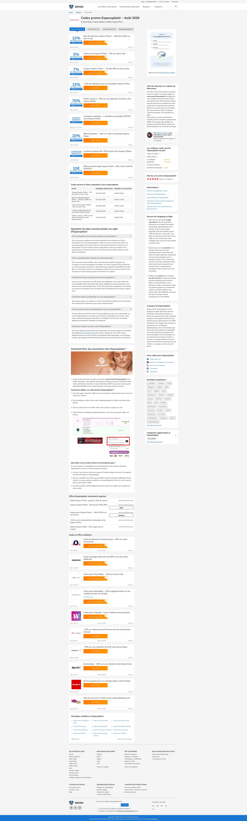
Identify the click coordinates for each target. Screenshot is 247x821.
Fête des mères (74, 773)
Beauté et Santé (129, 761)
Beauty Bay (151, 414)
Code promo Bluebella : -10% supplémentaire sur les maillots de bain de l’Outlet (106, 592)
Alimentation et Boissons (132, 763)
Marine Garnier (161, 133)
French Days (73, 761)
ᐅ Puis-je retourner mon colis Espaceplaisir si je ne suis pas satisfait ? (96, 309)
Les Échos (162, 414)
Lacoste (150, 399)
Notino (168, 410)
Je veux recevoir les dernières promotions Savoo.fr (115, 809)
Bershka (158, 399)
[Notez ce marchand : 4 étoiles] (155, 179)
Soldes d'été (73, 763)
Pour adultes (152, 438)
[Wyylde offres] (76, 616)
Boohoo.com (152, 395)
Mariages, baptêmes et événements (80, 777)
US (153, 806)
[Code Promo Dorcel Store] (76, 650)
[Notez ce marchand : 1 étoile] (148, 179)
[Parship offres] (76, 684)
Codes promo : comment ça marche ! (135, 790)
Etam (149, 402)
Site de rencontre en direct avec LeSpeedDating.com (106, 698)
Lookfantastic (152, 418)
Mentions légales (102, 790)
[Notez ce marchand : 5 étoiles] (157, 179)
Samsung (151, 410)
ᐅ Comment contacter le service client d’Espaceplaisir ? (91, 326)
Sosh (156, 402)
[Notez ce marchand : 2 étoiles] (150, 179)
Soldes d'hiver (73, 766)
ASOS (169, 383)
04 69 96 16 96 (90, 333)
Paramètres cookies (103, 792)
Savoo (71, 12)
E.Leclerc (160, 410)
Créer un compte (164, 2)
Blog (70, 792)
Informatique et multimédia (132, 759)
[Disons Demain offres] (76, 633)
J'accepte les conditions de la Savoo (119, 811)
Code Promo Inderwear (120, 730)
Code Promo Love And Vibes (102, 730)
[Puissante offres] (76, 543)
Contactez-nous (74, 790)
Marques (78, 12)
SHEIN (160, 387)
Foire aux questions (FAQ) (132, 787)
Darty (163, 391)
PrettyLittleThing (153, 422)
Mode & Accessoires (130, 754)
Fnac (149, 391)
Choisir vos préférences (104, 794)
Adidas (156, 391)
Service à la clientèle (157, 365)
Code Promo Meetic (79, 733)
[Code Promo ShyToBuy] (76, 578)
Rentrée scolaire (74, 770)
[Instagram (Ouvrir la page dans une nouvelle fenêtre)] (79, 808)
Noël (70, 768)
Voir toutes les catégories (154, 442)
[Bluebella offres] (76, 595)
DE (161, 806)
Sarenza (161, 395)
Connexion (174, 2)
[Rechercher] (176, 6)
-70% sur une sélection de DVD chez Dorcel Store (105, 647)
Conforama (163, 418)
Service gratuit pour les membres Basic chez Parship (106, 681)
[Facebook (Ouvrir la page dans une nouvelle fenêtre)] (71, 808)
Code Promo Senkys (79, 726)
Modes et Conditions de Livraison (162, 362)
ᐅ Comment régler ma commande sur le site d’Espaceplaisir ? (94, 297)
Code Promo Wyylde (119, 733)
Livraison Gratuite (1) (109, 29)
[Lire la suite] (175, 435)
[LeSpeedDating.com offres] (76, 701)
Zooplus (163, 402)
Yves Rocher (162, 406)
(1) (126, 29)
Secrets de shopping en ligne (157, 191)
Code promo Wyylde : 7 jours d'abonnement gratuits (106, 612)
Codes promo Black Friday (160, 754)
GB (157, 806)
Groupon (170, 395)
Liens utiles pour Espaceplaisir (157, 197)
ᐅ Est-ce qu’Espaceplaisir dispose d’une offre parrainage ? (93, 258)
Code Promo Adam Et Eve (121, 720)
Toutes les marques (103, 767)
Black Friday (73, 759)
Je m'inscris (125, 805)
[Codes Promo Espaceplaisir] (74, 20)
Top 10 (71, 754)
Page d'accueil (155, 359)
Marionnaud (151, 406)
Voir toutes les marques (154, 425)
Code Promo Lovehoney (100, 720)
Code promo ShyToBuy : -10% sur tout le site (103, 574)
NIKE (166, 387)
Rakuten (167, 399)
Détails (130, 47)
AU (166, 806)
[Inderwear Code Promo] (76, 560)
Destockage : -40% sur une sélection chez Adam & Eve (107, 664)
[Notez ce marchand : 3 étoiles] (153, 179)
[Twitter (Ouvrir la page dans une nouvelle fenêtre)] (75, 808)
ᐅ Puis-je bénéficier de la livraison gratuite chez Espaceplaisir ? (94, 236)
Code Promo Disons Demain (122, 726)
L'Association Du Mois (159, 759)
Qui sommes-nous (74, 787)
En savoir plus (153, 819)
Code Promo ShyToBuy (80, 730)
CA (153, 809)
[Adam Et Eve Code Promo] (76, 667)
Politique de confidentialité (105, 787)
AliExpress (151, 387)
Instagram (153, 372)
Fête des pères (73, 775)
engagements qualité (167, 73)
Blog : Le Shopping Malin (148, 2)
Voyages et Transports (131, 756)
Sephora (161, 383)
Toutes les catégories (131, 767)
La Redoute (151, 383)
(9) (77, 29)
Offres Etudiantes (74, 756)
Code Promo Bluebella (100, 726)
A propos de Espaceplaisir (156, 194)
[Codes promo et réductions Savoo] (76, 6)
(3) (93, 29)
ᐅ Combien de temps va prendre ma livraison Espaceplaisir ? (93, 277)
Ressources (155, 756)
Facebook (153, 368)
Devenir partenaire (130, 792)
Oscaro (172, 418)
